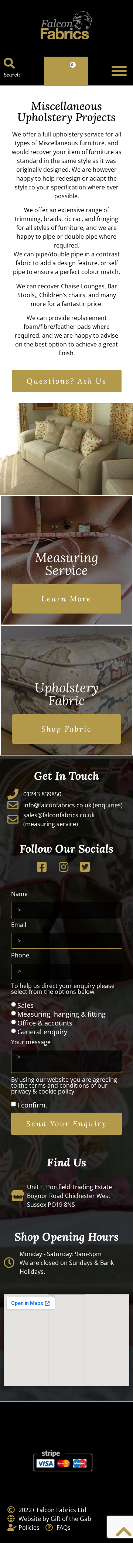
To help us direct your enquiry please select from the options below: (63, 989)
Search (12, 74)
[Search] (9, 63)
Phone (20, 955)
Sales (25, 1005)
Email (18, 925)
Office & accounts (44, 1022)
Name (19, 894)
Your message (31, 1042)
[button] (119, 70)
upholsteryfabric (67, 694)
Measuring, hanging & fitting (61, 1014)
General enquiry (42, 1031)
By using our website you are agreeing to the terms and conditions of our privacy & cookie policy (64, 1086)
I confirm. (32, 1105)
